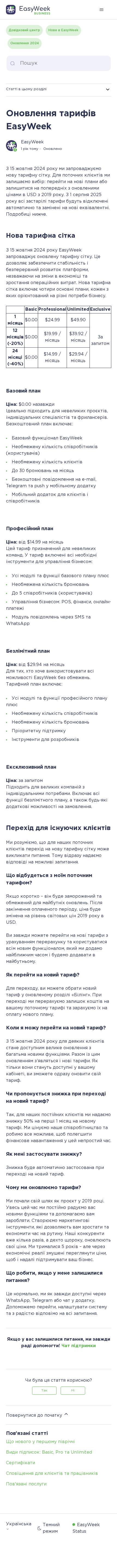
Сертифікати (20, 1463)
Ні (73, 1390)
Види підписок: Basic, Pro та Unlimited (49, 1452)
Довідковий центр (24, 30)
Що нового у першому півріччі (40, 1442)
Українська (18, 1524)
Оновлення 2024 (24, 43)
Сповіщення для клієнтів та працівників (52, 1474)
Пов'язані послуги (26, 1484)
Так (44, 1390)
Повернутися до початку (34, 1415)
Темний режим (51, 1528)
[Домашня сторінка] (31, 10)
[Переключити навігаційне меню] (101, 9)
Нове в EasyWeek (63, 30)
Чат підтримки (78, 1346)
